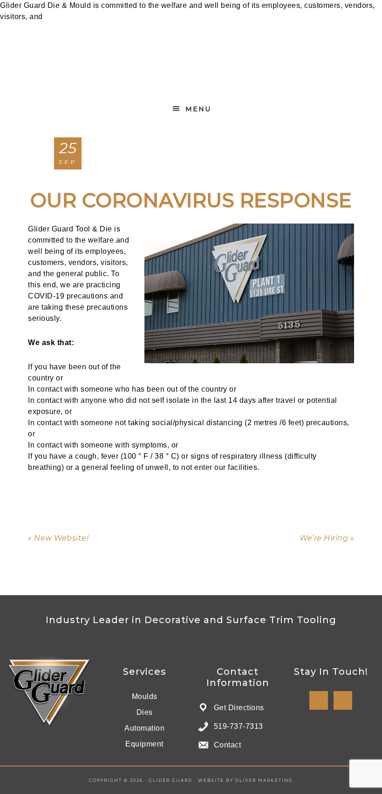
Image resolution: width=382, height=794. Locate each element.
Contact (227, 745)
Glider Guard (191, 61)
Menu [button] (198, 109)
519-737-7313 (238, 726)
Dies (144, 712)
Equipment (144, 744)
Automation (144, 728)
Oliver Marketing (264, 780)
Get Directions (239, 708)
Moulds (144, 696)
